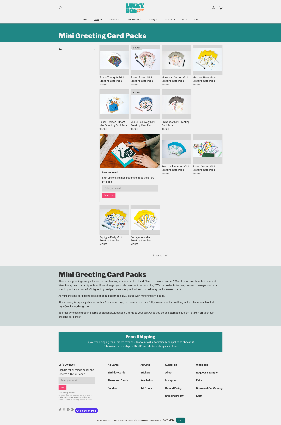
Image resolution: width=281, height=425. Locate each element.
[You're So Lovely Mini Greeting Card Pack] (145, 104)
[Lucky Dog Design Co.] (135, 7)
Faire (199, 380)
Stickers (113, 19)
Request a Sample (207, 372)
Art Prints (146, 388)
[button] (114, 70)
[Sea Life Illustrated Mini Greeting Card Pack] (176, 149)
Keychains (146, 380)
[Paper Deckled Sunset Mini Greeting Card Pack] (114, 104)
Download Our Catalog (209, 388)
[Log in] (212, 8)
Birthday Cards (116, 372)
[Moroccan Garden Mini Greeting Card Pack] (176, 60)
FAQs (184, 19)
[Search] (60, 8)
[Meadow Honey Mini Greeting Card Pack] (207, 60)
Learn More (168, 419)
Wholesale (202, 364)
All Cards (113, 364)
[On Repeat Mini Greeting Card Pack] (176, 104)
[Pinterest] (72, 410)
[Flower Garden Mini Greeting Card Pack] (207, 149)
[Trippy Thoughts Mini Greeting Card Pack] (114, 60)
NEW (85, 19)
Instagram (171, 380)
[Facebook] (68, 410)
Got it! (180, 420)
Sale (196, 19)
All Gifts (145, 364)
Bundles (112, 388)
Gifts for (168, 19)
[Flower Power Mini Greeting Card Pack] (145, 60)
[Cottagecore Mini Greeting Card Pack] (145, 220)
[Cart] (219, 8)
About (168, 372)
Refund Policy (173, 388)
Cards (96, 19)
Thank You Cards (118, 380)
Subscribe (109, 195)
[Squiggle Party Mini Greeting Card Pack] (114, 220)
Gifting (152, 19)
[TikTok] (60, 410)
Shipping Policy (174, 395)
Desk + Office (133, 19)
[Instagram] (64, 410)
